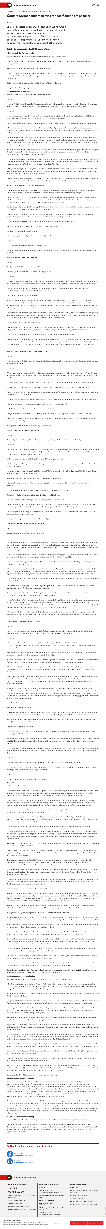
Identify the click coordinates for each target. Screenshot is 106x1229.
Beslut (13, 11)
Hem (8, 11)
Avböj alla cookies (78, 1223)
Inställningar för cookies (60, 1223)
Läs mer (15, 1226)
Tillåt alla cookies (95, 1223)
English (93, 5)
